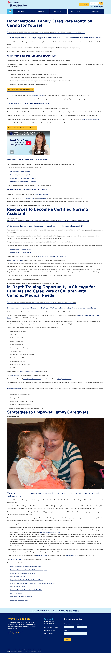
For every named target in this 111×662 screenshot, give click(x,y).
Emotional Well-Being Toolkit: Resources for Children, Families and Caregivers (32, 583)
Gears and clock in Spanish (28, 181)
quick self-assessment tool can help (49, 532)
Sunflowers (13, 174)
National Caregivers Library (18, 576)
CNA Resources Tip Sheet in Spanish (20, 252)
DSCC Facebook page (28, 198)
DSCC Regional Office (72, 555)
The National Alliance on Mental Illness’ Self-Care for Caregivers (28, 570)
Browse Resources (76, 11)
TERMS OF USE (37, 649)
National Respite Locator (17, 586)
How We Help (40, 11)
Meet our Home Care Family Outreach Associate (22, 127)
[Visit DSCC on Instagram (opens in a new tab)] (13, 632)
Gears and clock (15, 181)
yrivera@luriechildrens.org (64, 379)
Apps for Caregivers (16, 593)
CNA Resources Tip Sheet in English (20, 249)
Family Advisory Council (38, 95)
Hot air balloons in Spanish (27, 178)
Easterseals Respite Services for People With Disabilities (26, 590)
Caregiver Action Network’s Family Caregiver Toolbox (25, 566)
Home (10, 11)
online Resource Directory (42, 194)
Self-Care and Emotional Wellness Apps (21, 596)
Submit (68, 639)
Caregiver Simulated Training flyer (28, 371)
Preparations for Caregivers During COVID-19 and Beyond (26, 580)
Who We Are (21, 11)
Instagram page (41, 198)
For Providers (95, 11)
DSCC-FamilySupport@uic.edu (90, 119)
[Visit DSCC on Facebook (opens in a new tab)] (9, 632)
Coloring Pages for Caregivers (18, 600)
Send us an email (69, 611)
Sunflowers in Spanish (24, 174)
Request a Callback (49, 630)
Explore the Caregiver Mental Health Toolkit (20, 89)
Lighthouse (13, 171)
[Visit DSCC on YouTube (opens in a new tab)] (22, 632)
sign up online (15, 375)
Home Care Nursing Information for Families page (52, 256)
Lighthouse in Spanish (23, 171)
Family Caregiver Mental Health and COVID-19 (23, 573)
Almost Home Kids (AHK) (14, 388)
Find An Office (58, 11)
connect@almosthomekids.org (32, 379)
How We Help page (41, 555)
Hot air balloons (15, 178)
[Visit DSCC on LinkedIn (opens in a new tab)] (17, 632)
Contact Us (84, 4)
